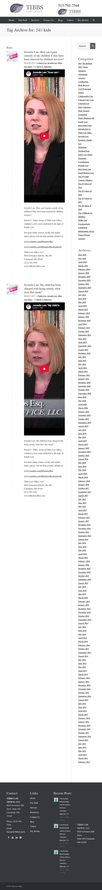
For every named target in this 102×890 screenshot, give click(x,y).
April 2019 (82, 440)
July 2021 (82, 357)
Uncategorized (84, 224)
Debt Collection (84, 107)
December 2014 (84, 608)
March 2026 (83, 265)
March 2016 (83, 557)
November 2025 (84, 280)
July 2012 (82, 703)
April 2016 (82, 554)
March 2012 (83, 714)
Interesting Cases (85, 125)
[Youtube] (13, 837)
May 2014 (82, 634)
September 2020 (84, 393)
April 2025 (82, 305)
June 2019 (82, 433)
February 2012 (84, 718)
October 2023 (83, 331)
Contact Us (35, 817)
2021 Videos (83, 67)
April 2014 (82, 638)
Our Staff (34, 802)
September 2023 (84, 335)
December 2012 (84, 685)
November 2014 (84, 612)
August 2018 (83, 459)
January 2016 (83, 565)
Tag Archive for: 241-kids (29, 30)
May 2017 (82, 506)
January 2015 (83, 605)
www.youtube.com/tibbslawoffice (38, 241)
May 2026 (82, 258)
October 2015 (83, 575)
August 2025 (83, 291)
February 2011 (84, 762)
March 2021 (83, 371)
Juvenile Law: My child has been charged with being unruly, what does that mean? (42, 288)
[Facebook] (9, 837)
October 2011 (83, 732)
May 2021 (82, 364)
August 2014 (83, 623)
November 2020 (84, 386)
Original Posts (84, 151)
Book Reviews (83, 85)
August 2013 (83, 656)
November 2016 (84, 528)
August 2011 (83, 740)
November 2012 (84, 689)
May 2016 (82, 550)
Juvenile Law (52, 63)
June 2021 (82, 360)
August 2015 (83, 583)
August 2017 (83, 495)
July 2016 (82, 543)
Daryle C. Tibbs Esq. (44, 66)
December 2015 (84, 568)
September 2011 (84, 736)
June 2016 (82, 546)
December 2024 (84, 320)
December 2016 (84, 524)
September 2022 (84, 346)
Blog (32, 821)
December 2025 (84, 276)
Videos (33, 826)
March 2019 (83, 444)
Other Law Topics (85, 154)
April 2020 (82, 404)
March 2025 (83, 309)
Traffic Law (82, 220)
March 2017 (83, 513)
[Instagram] (21, 837)
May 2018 (82, 470)
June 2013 (82, 663)
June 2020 (82, 397)
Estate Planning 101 (86, 118)
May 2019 (82, 437)
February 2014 (84, 645)
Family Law (42, 63)
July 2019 (82, 430)
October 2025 (83, 284)
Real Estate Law (84, 169)
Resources (34, 812)
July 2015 (82, 586)
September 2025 (84, 287)
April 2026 (82, 262)
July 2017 (82, 499)
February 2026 (84, 269)
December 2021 (84, 353)
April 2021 (82, 368)
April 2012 (82, 710)
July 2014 (82, 627)
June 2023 (82, 338)
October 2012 (83, 692)
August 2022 (83, 349)
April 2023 (82, 342)
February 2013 (84, 678)
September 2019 (84, 422)
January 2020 (83, 411)
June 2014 (82, 630)
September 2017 (84, 492)
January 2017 (83, 521)
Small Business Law (86, 172)
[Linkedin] (17, 837)
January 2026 (83, 273)
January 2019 (83, 448)
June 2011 (82, 747)
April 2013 (82, 670)
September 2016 (84, 535)
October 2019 (83, 419)
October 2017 (83, 488)
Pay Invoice (35, 831)
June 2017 (82, 503)
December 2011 (84, 725)
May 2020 (82, 400)
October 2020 (83, 389)
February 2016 (84, 561)
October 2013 (83, 648)
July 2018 (82, 462)
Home (32, 798)
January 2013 (83, 681)
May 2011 (82, 751)
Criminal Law (83, 103)
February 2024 (84, 327)
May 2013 (82, 667)
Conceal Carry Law (86, 100)
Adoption (82, 70)
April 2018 (82, 473)
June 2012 (82, 707)
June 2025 (82, 298)
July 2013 (82, 659)
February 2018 (84, 481)
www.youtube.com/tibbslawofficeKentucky (43, 246)
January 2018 (83, 484)
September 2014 (84, 619)
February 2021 (84, 375)
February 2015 (84, 601)
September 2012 (84, 696)
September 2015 (84, 579)
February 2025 (84, 313)
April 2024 (82, 324)
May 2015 (82, 594)
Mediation (82, 147)
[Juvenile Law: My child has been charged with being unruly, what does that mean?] (12, 289)
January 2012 (83, 721)
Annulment (82, 74)
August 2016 (83, 539)
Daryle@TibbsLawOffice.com (19, 831)
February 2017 (84, 517)
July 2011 (82, 743)
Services (33, 807)
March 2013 (83, 674)
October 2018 (83, 455)
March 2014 (83, 641)
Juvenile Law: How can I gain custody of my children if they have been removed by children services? (44, 55)
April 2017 (82, 510)
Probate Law (83, 165)
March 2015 (83, 597)
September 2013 (84, 652)
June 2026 (82, 254)
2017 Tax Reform (85, 63)
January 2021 (83, 378)
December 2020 (84, 382)
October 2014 (83, 616)
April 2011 (82, 754)
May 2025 (82, 302)
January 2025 (83, 316)
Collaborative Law (85, 96)
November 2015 (84, 572)
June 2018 (82, 466)
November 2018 (84, 451)
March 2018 (83, 477)
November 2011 (84, 729)
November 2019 (84, 415)
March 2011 (83, 758)
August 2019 (83, 426)
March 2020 (83, 408)
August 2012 (83, 700)
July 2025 (82, 295)
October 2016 (83, 532)
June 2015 (82, 590)
